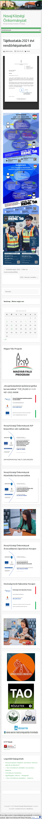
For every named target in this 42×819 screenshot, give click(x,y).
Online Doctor (7, 749)
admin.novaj (8, 51)
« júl (5, 339)
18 (11, 329)
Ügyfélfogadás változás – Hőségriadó (17, 775)
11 (11, 325)
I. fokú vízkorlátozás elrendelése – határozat (19, 778)
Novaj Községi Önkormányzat (14, 18)
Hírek (28, 51)
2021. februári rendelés (29, 277)
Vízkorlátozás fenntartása (13, 773)
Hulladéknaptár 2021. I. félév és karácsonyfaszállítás (16, 271)
